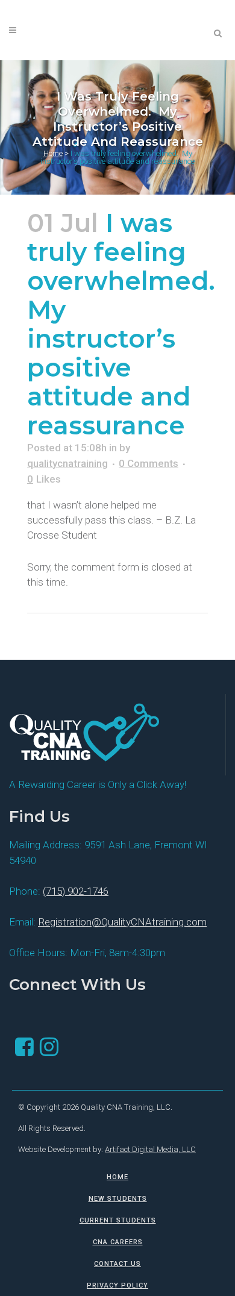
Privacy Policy (117, 1285)
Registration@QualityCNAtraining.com (122, 922)
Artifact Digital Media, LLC (150, 1149)
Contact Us (117, 1264)
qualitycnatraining (67, 463)
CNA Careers (118, 1242)
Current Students (118, 1220)
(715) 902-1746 (75, 891)
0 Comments (148, 463)
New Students (118, 1199)
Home (53, 153)
